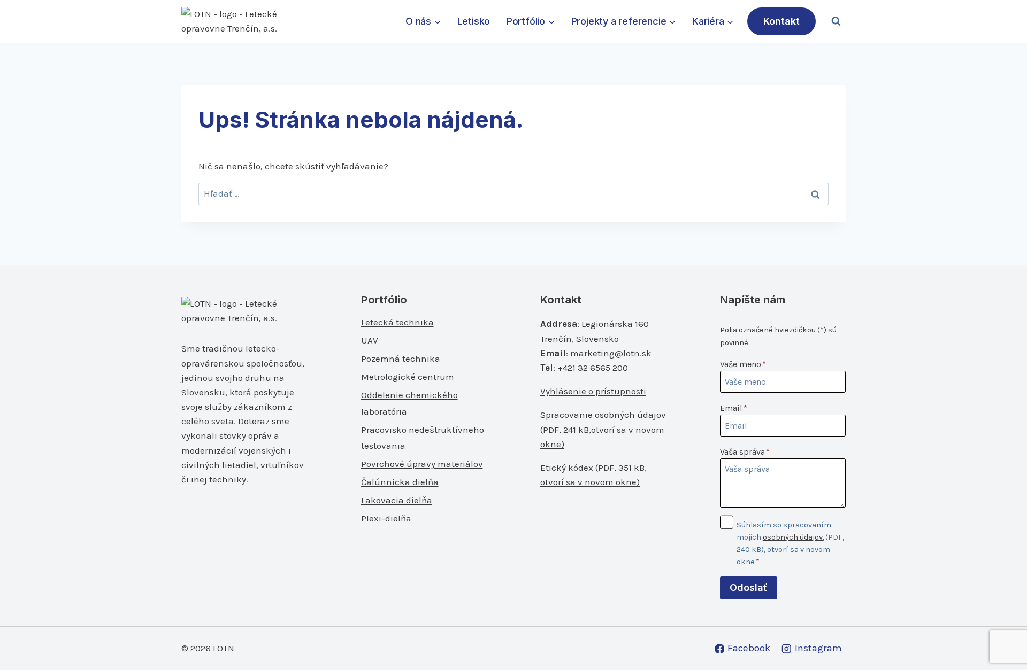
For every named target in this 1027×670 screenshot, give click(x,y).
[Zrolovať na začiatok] (1001, 639)
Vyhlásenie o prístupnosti (593, 391)
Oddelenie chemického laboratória (409, 403)
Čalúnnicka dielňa (400, 482)
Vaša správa (745, 452)
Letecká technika (397, 322)
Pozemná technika (400, 358)
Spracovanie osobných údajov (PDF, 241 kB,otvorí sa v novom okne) (603, 429)
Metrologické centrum (407, 376)
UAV (369, 340)
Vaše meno (743, 364)
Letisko (473, 21)
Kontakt (781, 21)
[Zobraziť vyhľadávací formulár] (836, 21)
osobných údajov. (793, 537)
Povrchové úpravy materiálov (422, 463)
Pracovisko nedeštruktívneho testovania (422, 437)
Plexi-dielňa (386, 518)
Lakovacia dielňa (396, 500)
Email (733, 408)
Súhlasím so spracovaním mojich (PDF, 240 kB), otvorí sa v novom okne (790, 543)
